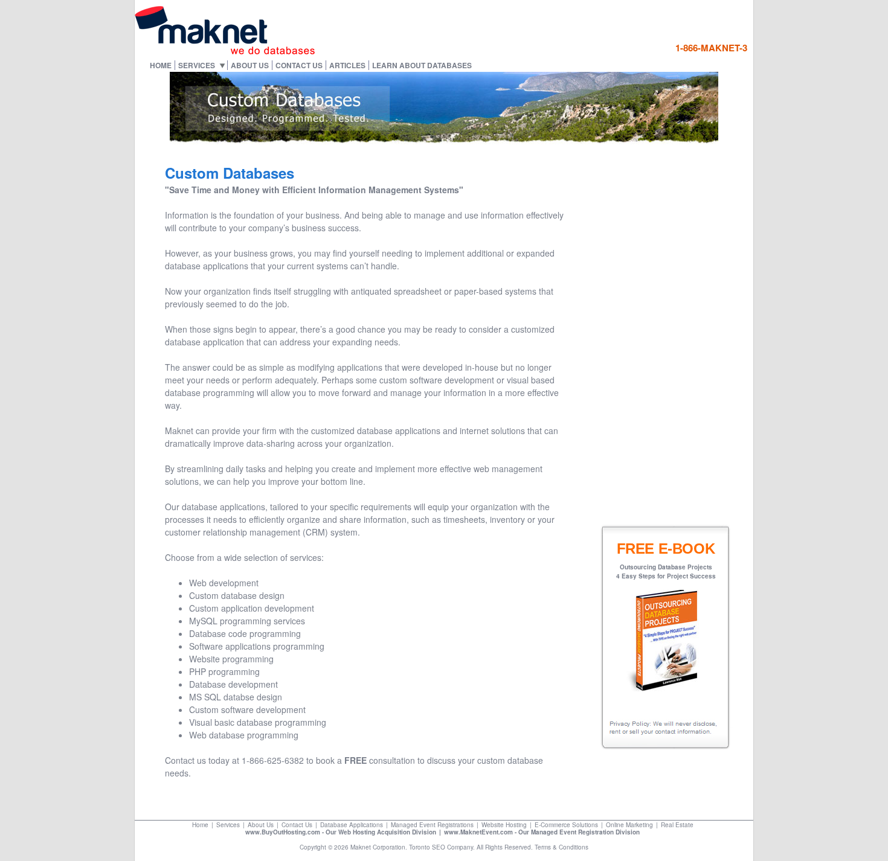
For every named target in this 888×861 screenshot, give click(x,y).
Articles (347, 65)
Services (196, 65)
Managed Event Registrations (432, 825)
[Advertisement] (676, 328)
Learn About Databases (422, 65)
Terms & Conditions (561, 847)
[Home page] (225, 52)
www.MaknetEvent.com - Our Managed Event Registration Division (542, 832)
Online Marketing (629, 825)
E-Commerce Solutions (566, 825)
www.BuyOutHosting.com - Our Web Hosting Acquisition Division (340, 832)
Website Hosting (504, 825)
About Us (250, 65)
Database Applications (351, 825)
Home (161, 65)
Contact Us (299, 65)
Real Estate (677, 825)
